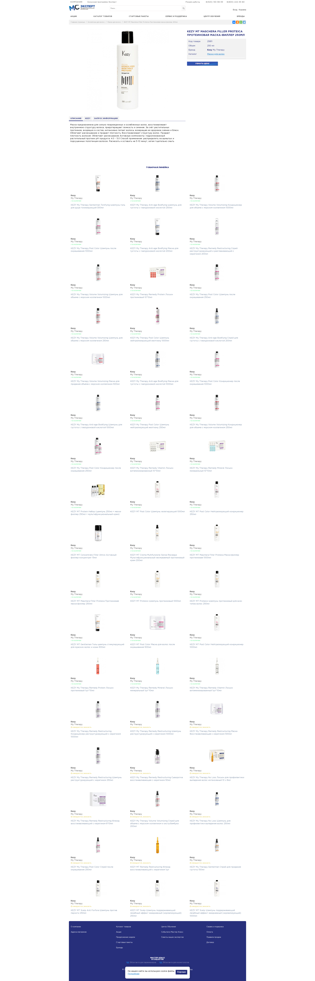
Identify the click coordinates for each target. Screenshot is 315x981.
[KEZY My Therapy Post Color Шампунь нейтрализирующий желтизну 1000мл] (157, 324)
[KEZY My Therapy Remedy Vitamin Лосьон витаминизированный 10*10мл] (157, 454)
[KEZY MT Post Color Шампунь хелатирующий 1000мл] (157, 498)
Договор (210, 942)
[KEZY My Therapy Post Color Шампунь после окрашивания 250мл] (217, 281)
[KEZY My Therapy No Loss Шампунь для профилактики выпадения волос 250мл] (217, 807)
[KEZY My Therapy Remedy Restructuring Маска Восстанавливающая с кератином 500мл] (217, 717)
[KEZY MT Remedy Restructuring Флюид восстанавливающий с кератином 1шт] (157, 853)
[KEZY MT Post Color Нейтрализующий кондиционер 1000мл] (217, 631)
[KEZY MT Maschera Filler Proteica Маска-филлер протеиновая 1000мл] (217, 541)
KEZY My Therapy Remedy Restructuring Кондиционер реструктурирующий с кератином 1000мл (96, 734)
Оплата (209, 932)
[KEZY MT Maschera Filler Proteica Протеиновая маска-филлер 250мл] (98, 587)
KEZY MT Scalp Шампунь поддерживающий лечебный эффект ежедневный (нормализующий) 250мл (155, 913)
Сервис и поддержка (176, 16)
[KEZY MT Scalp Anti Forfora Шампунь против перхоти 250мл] (98, 897)
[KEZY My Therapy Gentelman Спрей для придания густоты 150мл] (217, 853)
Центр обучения (212, 16)
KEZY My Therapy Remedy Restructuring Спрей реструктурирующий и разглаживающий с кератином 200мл (213, 251)
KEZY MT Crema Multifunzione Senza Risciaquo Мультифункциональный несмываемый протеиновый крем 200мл (157, 558)
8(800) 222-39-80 (236, 2)
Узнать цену (202, 63)
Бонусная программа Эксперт (102, 2)
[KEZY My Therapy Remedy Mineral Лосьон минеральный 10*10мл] (217, 454)
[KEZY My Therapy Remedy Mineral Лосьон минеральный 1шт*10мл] (157, 674)
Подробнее (133, 974)
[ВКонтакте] (233, 22)
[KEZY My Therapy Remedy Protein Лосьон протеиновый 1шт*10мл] (98, 674)
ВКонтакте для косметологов (176, 962)
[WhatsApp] (240, 22)
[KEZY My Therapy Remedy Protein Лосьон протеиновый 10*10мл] (157, 281)
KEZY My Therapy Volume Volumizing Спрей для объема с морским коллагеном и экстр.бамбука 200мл (154, 823)
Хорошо (181, 972)
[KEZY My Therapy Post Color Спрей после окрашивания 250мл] (98, 853)
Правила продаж (213, 937)
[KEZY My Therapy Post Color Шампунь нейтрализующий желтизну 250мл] (157, 411)
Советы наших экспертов (172, 937)
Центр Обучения (168, 926)
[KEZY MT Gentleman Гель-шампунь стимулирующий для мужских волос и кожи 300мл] (98, 631)
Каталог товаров (103, 16)
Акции (73, 16)
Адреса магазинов (79, 932)
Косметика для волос (96, 22)
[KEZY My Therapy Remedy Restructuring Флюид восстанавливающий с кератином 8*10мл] (98, 807)
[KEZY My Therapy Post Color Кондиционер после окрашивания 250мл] (98, 454)
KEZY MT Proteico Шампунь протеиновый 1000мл (155, 601)
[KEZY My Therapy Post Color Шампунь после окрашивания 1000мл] (98, 235)
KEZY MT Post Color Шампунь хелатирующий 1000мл (157, 512)
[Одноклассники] (237, 22)
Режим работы (193, 2)
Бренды (241, 16)
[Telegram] (244, 22)
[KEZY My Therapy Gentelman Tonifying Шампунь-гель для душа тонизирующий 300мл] (98, 191)
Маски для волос (114, 22)
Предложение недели (125, 937)
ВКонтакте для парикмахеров (143, 962)
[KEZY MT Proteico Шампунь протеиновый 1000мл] (157, 587)
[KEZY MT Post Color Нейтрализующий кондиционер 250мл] (217, 498)
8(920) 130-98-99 (214, 2)
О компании (76, 926)
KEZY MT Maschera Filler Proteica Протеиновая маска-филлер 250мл (151, 22)
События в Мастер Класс (172, 932)
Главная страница (78, 22)
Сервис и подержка (215, 926)
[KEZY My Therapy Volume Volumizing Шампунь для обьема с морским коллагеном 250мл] (98, 324)
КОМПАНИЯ (76, 2)
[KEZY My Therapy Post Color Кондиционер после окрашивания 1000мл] (217, 367)
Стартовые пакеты (139, 16)
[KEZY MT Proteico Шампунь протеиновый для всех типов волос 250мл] (217, 587)
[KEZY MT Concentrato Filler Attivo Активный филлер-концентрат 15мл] (98, 541)
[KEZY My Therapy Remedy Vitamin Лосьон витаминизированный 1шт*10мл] (217, 674)
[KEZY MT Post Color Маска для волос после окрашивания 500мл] (157, 631)
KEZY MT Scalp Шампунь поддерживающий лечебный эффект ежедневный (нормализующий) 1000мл (215, 913)
